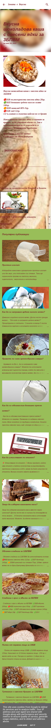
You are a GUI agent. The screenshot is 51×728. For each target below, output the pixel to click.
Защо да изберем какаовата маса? (20, 504)
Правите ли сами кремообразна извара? (22, 359)
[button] (5, 49)
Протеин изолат (11, 265)
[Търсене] (47, 4)
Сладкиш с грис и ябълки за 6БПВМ (20, 598)
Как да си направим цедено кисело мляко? (23, 312)
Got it (32, 725)
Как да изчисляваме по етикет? (18, 457)
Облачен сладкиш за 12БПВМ (16, 551)
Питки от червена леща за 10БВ (18, 645)
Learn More (22, 725)
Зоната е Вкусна (17, 4)
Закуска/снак (14, 150)
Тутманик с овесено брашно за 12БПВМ (22, 691)
